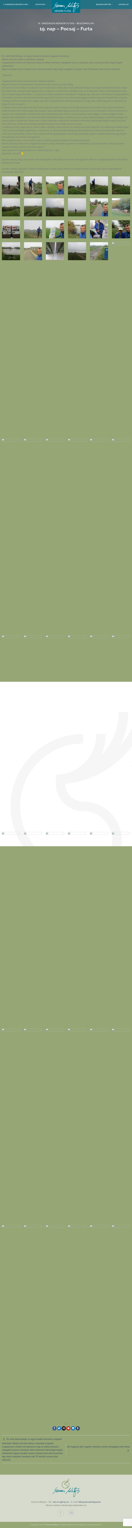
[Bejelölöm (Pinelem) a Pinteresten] (68, 1428)
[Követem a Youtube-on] (71, 1513)
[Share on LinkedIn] (73, 1428)
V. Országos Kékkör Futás (15, 4)
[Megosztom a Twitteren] (59, 1428)
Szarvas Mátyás (103, 4)
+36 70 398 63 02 (60, 1502)
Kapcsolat (124, 4)
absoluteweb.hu (95, 1525)
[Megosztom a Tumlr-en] (78, 1428)
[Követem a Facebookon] (60, 1513)
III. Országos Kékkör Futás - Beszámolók (66, 23)
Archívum (40, 4)
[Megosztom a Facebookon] (54, 1428)
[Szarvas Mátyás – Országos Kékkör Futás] (66, 6)
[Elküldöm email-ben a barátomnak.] (64, 1428)
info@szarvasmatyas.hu (89, 1502)
